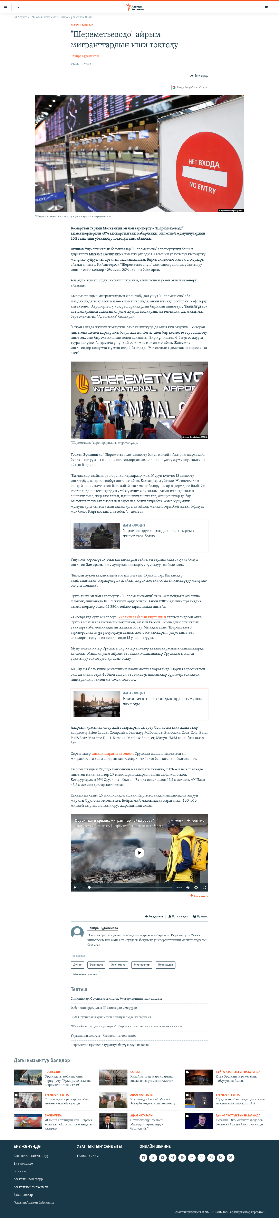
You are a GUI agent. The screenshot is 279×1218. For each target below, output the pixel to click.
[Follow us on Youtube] (163, 1158)
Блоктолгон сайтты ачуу (31, 1156)
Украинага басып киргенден (142, 617)
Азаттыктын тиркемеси (31, 1187)
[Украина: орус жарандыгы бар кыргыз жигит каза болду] (97, 536)
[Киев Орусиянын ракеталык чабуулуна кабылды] (199, 1077)
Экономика (53, 1115)
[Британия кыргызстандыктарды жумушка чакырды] (97, 704)
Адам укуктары (141, 1094)
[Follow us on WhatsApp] (211, 1158)
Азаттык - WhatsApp (28, 1179)
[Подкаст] (230, 1158)
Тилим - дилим (88, 1156)
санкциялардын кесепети (113, 754)
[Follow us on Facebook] (143, 1158)
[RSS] (221, 1158)
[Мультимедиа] (266, 7)
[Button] (199, 76)
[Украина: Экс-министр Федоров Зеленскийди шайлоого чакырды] (199, 1121)
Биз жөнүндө (23, 1163)
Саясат (135, 1072)
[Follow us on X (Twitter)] (153, 1158)
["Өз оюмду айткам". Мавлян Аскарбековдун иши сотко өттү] (113, 1100)
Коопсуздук (53, 1072)
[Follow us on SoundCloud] (192, 1158)
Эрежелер (21, 1171)
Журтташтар (82, 25)
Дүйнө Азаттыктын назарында (238, 1072)
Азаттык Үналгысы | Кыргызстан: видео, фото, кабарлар (123, 826)
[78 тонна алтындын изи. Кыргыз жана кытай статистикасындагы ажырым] (28, 1121)
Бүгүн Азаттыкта (57, 1094)
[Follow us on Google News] (182, 1158)
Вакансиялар (23, 1194)
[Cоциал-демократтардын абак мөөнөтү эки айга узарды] (28, 1100)
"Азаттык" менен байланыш (34, 1202)
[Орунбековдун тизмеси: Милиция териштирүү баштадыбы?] (113, 1121)
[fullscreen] (204, 887)
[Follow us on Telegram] (172, 1158)
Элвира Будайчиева (85, 56)
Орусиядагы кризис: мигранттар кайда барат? (114, 821)
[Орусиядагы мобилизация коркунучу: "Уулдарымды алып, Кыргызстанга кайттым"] (28, 1077)
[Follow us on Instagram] (201, 1158)
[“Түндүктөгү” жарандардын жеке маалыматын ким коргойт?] (199, 1100)
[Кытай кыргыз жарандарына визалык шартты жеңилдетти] (113, 1077)
